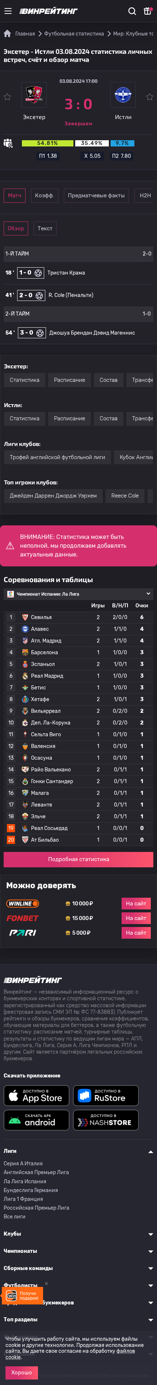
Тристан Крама (66, 273)
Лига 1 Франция (23, 1199)
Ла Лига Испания (25, 1182)
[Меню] (8, 11)
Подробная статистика (78, 859)
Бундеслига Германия (31, 1190)
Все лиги (15, 1217)
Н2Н (145, 195)
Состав (109, 380)
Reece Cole (125, 495)
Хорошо (21, 1372)
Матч (14, 195)
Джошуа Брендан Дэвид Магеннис (92, 333)
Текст (45, 228)
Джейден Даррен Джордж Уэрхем (53, 495)
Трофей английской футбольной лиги (57, 457)
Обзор (16, 228)
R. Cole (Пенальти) (71, 295)
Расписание (69, 380)
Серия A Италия (23, 1164)
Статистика (24, 380)
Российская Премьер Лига (36, 1208)
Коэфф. (44, 195)
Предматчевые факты (96, 195)
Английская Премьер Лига (36, 1172)
